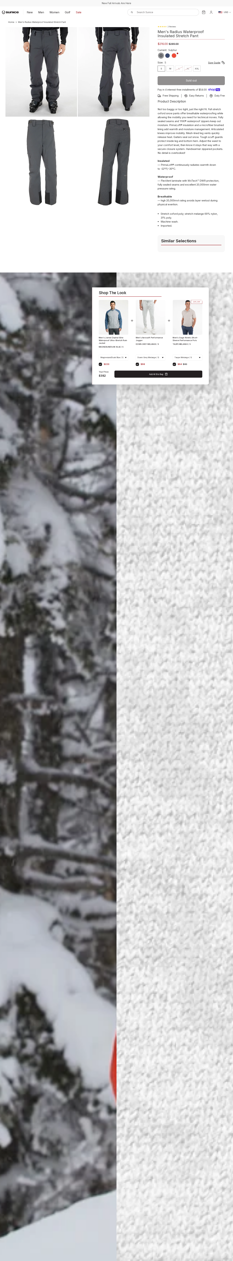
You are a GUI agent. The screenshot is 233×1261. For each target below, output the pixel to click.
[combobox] (159, 12)
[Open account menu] (211, 12)
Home (11, 22)
